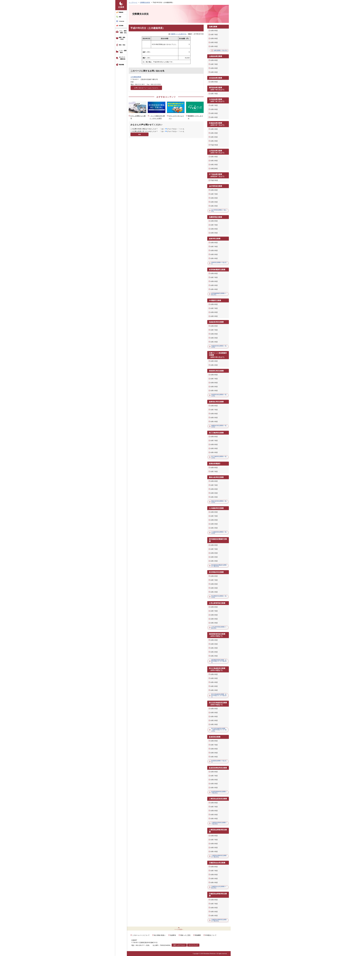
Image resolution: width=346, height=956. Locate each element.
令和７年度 (214, 34)
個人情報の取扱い (160, 935)
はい (163, 129)
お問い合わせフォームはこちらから (146, 88)
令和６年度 (214, 38)
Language (121, 21)
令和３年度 (214, 137)
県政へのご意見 (185, 935)
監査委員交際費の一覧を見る (218, 761)
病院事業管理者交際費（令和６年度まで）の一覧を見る (218, 661)
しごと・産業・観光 (123, 51)
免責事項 (173, 935)
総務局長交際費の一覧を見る (218, 263)
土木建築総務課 (136, 77)
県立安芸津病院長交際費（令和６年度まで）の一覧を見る (218, 730)
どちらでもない (172, 129)
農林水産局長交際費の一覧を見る (218, 501)
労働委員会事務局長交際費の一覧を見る (218, 920)
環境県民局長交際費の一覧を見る (218, 395)
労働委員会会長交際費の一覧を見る (218, 887)
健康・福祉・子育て (122, 38)
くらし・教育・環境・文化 (123, 32)
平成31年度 (214, 145)
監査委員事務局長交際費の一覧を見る (218, 792)
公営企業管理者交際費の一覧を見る (218, 627)
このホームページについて (141, 935)
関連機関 (198, 935)
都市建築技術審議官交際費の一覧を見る (218, 565)
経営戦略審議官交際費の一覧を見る (218, 293)
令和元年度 (214, 169)
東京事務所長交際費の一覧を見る (218, 596)
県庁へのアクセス (179, 945)
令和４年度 (214, 46)
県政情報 (121, 64)
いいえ (182, 129)
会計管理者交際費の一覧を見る (218, 210)
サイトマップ (193, 945)
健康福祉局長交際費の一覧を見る (218, 426)
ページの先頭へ (178, 929)
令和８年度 (214, 31)
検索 (120, 16)
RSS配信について (210, 935)
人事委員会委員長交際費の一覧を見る (218, 823)
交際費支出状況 (145, 2)
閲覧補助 (121, 12)
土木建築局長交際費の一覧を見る (218, 532)
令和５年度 (214, 42)
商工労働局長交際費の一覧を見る (218, 457)
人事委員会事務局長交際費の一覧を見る (218, 856)
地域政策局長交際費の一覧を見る (218, 346)
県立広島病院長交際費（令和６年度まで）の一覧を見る (218, 695)
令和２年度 (214, 141)
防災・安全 (122, 45)
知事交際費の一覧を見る (221, 50)
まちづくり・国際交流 (122, 58)
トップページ (133, 2)
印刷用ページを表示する (178, 34)
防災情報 (121, 25)
